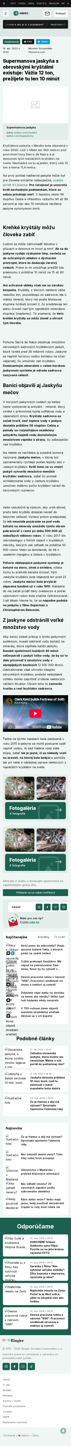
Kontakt (7, 1390)
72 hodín (59, 936)
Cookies (7, 1411)
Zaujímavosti (11, 42)
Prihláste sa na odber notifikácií (35, 892)
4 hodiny (43, 936)
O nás (6, 1384)
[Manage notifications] (63, 1431)
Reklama (8, 1395)
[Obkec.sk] (20, 14)
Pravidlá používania (14, 1406)
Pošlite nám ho (29, 922)
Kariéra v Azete (12, 1400)
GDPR (6, 1416)
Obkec (6, 1379)
